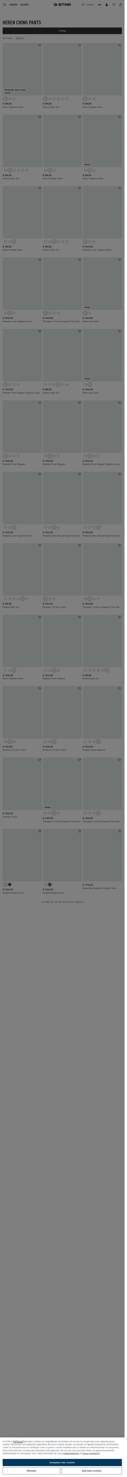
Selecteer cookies (92, 1471)
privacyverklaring (91, 1453)
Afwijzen (31, 1471)
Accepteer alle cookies (62, 1462)
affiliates (18, 1441)
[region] (62, 1457)
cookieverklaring (71, 1453)
